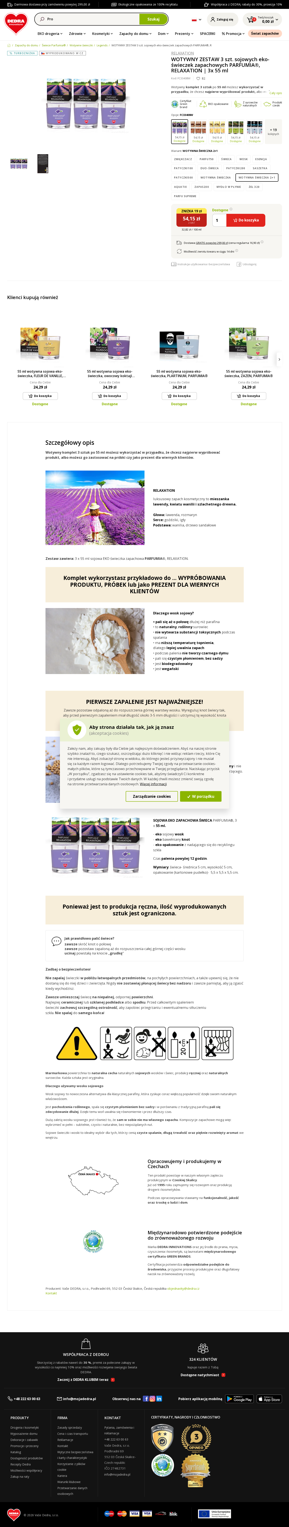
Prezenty (182, 33)
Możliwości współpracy (26, 1470)
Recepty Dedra (20, 1464)
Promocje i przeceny (24, 1446)
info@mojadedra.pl (79, 1399)
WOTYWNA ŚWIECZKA (216, 177)
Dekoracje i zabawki (24, 1440)
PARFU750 (207, 159)
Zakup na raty (19, 1477)
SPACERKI (207, 33)
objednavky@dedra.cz (183, 1288)
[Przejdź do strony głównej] (16, 23)
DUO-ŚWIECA (210, 168)
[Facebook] (146, 1399)
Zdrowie (76, 33)
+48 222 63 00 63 (27, 1399)
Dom (161, 33)
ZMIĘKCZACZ (183, 159)
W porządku (202, 796)
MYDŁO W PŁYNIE (229, 187)
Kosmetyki (101, 33)
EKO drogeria (48, 33)
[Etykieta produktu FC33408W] (43, 164)
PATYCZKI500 (183, 177)
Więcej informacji (153, 783)
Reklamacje (65, 1440)
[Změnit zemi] (194, 19)
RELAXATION (182, 53)
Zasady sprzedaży (69, 1427)
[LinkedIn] (159, 1399)
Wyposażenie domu (23, 1434)
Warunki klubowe (69, 1482)
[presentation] (9, 359)
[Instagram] (152, 1399)
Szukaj (153, 19)
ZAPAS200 (201, 187)
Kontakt (51, 1293)
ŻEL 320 (254, 187)
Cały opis (276, 93)
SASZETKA (260, 168)
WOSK (243, 159)
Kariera (62, 1476)
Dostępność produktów (26, 1458)
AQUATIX (180, 187)
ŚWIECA (226, 159)
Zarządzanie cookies (152, 796)
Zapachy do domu (133, 33)
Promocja (233, 33)
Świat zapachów (265, 33)
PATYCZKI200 (235, 168)
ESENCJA (261, 159)
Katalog (15, 1452)
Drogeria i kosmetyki (24, 1427)
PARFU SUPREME (185, 196)
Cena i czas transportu (72, 1434)
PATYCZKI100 (183, 168)
